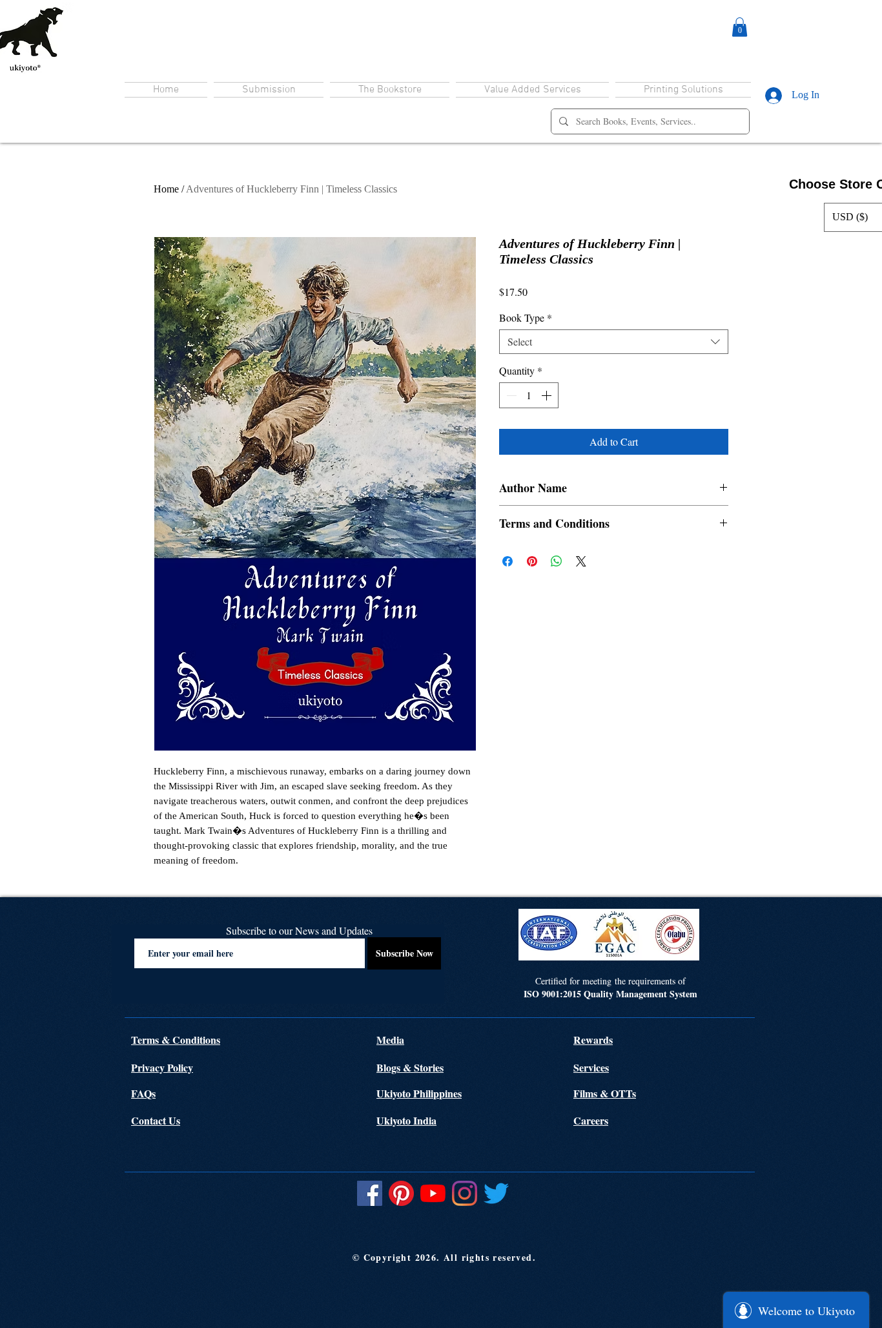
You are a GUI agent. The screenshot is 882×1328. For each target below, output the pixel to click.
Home (166, 188)
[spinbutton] (528, 395)
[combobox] (613, 341)
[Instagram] (464, 1193)
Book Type (525, 317)
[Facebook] (369, 1193)
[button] (740, 27)
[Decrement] (510, 395)
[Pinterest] (401, 1193)
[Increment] (547, 395)
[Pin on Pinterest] (532, 561)
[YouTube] (433, 1193)
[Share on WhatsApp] (556, 561)
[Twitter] (496, 1193)
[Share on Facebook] (507, 561)
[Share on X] (581, 561)
